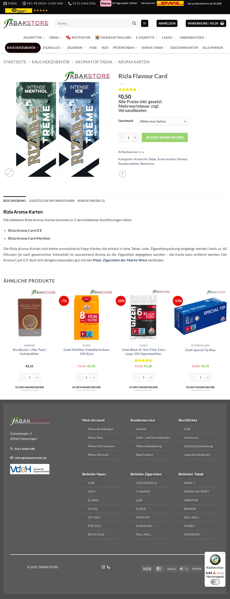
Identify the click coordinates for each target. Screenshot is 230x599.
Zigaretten (32, 37)
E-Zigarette (145, 37)
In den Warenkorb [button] (29, 387)
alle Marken (212, 47)
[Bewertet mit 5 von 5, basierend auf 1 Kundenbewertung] (153, 89)
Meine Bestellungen (100, 429)
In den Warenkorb (164, 137)
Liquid (167, 37)
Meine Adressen (98, 454)
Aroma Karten (134, 61)
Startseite (14, 61)
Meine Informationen (101, 446)
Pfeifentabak (123, 47)
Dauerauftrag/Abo (116, 37)
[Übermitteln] (134, 23)
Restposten (81, 37)
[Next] (226, 344)
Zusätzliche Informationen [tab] (52, 201)
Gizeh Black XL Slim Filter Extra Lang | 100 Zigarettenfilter (143, 352)
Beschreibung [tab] (14, 201)
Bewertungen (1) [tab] (91, 201)
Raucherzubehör (21, 47)
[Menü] (223, 554)
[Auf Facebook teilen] (122, 173)
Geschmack (125, 120)
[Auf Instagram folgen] (103, 567)
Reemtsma (147, 163)
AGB (187, 429)
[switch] (215, 582)
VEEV (105, 47)
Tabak (54, 37)
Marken (182, 159)
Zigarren (74, 47)
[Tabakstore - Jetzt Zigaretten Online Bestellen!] (25, 23)
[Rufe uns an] (108, 567)
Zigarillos (51, 47)
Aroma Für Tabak (94, 61)
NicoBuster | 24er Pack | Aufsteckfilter (29, 352)
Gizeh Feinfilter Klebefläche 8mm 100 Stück (87, 352)
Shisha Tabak (152, 47)
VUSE (93, 47)
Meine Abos (95, 437)
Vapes (101, 474)
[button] (144, 23)
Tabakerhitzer (192, 37)
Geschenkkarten (184, 47)
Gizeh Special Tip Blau (200, 350)
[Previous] (3, 344)
